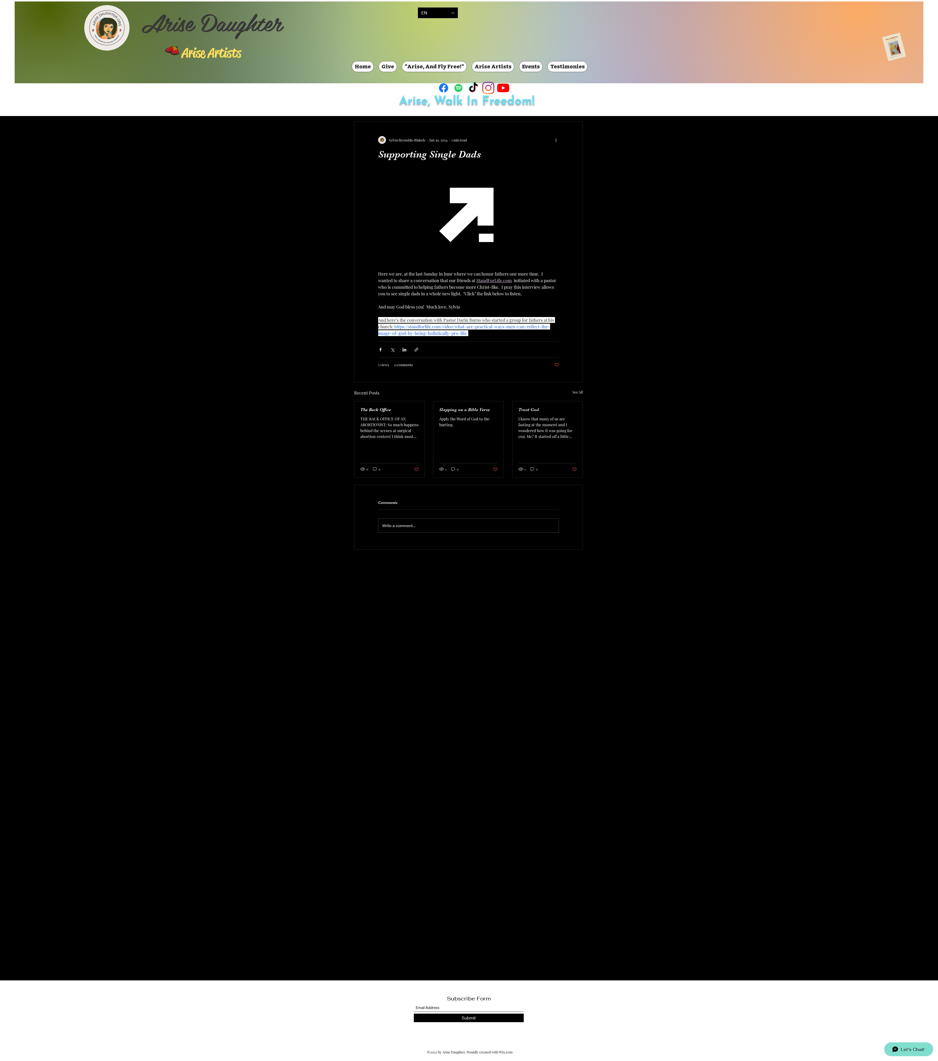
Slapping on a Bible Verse (464, 409)
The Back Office (375, 409)
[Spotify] (458, 88)
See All (578, 392)
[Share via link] (416, 349)
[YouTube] (503, 88)
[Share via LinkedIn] (404, 349)
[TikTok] (473, 88)
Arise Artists (211, 52)
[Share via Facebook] (380, 349)
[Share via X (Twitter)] (392, 349)
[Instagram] (488, 88)
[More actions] (556, 140)
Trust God (528, 409)
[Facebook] (443, 88)
